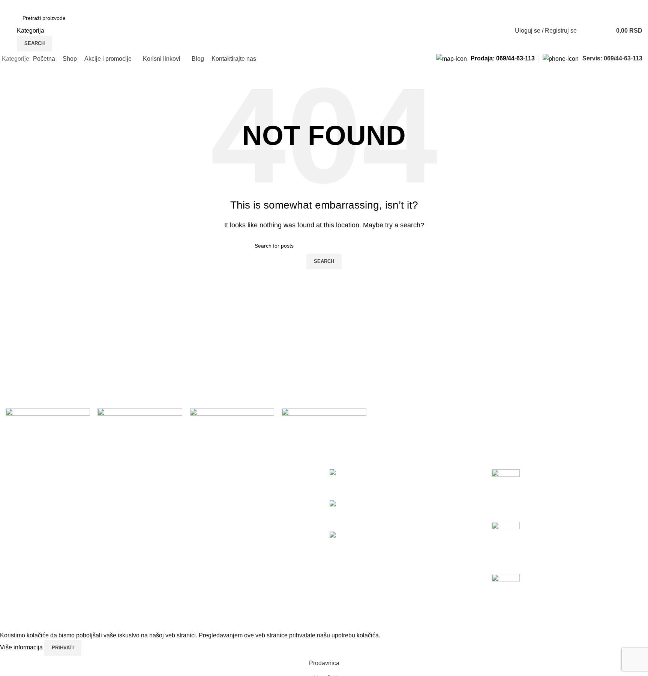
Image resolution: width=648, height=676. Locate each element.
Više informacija (22, 647)
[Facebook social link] (10, 5)
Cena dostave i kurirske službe (208, 501)
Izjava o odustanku (193, 529)
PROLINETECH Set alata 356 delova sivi (385, 482)
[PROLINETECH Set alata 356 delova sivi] (353, 473)
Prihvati (63, 647)
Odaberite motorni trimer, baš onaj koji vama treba (557, 548)
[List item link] (81, 557)
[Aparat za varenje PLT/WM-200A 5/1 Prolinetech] (387, 504)
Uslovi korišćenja (190, 487)
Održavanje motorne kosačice (531, 496)
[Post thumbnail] (506, 480)
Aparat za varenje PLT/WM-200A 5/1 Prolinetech (394, 512)
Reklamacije (184, 515)
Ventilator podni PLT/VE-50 (366, 544)
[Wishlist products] (587, 30)
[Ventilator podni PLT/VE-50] (373, 535)
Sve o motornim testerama (526, 600)
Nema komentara (564, 511)
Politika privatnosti (192, 473)
